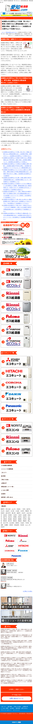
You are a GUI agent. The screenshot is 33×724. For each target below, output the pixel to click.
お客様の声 (4, 483)
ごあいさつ (4, 472)
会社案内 (3, 493)
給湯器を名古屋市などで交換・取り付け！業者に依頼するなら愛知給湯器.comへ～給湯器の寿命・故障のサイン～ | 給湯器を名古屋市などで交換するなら (17, 154)
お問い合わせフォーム (16, 698)
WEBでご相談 (16, 722)
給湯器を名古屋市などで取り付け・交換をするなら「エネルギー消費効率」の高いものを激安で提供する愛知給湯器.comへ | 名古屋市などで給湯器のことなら (16, 676)
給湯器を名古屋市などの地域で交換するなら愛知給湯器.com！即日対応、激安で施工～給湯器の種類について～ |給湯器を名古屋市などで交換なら (17, 159)
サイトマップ (16, 710)
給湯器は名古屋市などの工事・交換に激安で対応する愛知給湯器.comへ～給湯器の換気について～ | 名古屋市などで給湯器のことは (17, 179)
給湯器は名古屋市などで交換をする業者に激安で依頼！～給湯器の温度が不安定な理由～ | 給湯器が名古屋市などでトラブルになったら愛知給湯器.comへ (17, 165)
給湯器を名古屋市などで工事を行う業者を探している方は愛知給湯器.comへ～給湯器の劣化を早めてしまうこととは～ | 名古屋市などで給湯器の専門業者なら (16, 682)
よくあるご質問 (5, 490)
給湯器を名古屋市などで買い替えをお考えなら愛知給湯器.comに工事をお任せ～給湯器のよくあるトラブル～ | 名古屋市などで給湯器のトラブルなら (17, 201)
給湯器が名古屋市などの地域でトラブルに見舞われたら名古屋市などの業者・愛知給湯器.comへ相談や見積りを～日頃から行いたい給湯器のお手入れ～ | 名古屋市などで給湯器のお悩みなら (16, 659)
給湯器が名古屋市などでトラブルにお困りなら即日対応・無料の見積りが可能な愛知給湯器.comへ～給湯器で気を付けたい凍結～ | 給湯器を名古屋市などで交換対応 (16, 648)
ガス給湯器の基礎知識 (6, 465)
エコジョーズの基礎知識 (7, 469)
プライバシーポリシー (6, 710)
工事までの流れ (5, 479)
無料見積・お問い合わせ (7, 497)
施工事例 (3, 476)
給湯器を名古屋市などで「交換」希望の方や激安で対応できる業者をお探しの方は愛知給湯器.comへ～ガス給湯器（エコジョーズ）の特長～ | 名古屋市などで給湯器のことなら (16, 665)
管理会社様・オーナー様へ (7, 486)
